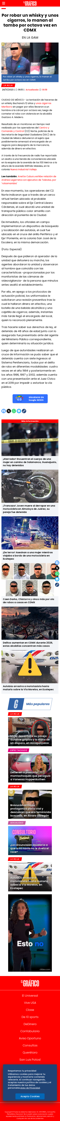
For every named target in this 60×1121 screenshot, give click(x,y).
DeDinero (30, 1024)
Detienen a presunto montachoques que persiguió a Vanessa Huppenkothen (30, 776)
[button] (3, 3)
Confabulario (30, 1031)
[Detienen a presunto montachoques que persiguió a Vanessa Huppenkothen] (30, 768)
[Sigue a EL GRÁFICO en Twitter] (29, 1107)
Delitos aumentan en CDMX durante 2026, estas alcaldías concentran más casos (28, 644)
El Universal (30, 996)
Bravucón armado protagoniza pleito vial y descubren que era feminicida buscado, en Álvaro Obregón (30, 810)
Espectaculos (18, 750)
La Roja (8, 85)
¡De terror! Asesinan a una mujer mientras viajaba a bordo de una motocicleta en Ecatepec (28, 555)
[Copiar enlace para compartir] (57, 585)
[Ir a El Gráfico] (29, 3)
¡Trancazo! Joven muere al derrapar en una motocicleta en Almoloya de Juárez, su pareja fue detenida (29, 509)
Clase (30, 1010)
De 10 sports (30, 1017)
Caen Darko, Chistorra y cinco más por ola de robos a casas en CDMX (28, 601)
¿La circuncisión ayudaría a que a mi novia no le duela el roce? (29, 848)
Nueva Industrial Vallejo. (23, 169)
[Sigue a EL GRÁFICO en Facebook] (27, 1107)
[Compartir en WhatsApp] (57, 574)
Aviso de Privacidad (30, 1087)
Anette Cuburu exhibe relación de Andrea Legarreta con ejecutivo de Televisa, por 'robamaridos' (28, 180)
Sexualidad (17, 822)
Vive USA (30, 1003)
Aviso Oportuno (30, 1038)
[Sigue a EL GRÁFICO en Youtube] (33, 1107)
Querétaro (30, 1052)
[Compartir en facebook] (57, 562)
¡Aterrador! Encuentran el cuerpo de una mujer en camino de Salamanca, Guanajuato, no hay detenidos (30, 462)
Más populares (38, 704)
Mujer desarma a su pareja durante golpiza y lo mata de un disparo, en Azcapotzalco (30, 739)
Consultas (30, 1045)
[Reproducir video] (30, 933)
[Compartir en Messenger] (57, 579)
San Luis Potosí (30, 1060)
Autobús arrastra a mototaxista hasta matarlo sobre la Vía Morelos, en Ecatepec (28, 688)
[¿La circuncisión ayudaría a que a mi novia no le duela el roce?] (30, 840)
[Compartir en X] (57, 568)
